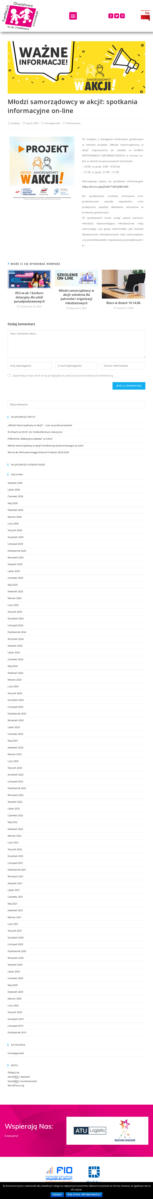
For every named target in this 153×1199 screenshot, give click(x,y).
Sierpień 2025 (15, 564)
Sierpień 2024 (15, 645)
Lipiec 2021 (14, 890)
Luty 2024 (13, 686)
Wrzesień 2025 (16, 557)
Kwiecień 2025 (15, 591)
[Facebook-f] (110, 15)
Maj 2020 (13, 985)
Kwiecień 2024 (15, 673)
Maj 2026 (13, 503)
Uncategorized (52, 123)
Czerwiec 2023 (15, 734)
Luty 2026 (13, 523)
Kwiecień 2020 (15, 991)
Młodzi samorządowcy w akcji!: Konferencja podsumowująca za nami (45, 445)
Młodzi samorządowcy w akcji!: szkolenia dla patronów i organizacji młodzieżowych (76, 297)
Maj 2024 (13, 666)
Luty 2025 (13, 605)
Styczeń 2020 (15, 1012)
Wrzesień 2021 (16, 876)
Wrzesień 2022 (16, 795)
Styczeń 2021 (15, 930)
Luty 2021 (13, 924)
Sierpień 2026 (15, 483)
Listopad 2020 (15, 944)
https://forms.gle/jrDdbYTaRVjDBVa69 (105, 186)
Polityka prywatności (84, 1194)
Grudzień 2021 (16, 856)
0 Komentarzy (73, 123)
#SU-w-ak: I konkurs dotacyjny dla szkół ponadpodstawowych (29, 297)
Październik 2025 (17, 550)
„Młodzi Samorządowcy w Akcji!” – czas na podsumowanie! (40, 425)
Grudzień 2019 (16, 1019)
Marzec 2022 (14, 835)
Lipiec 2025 (14, 571)
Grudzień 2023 (16, 700)
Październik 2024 (17, 632)
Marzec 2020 (14, 998)
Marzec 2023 (14, 754)
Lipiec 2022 (14, 808)
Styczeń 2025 (15, 611)
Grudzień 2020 (16, 937)
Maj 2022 (13, 822)
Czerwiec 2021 (15, 896)
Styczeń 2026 (15, 530)
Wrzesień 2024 (16, 639)
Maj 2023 (13, 740)
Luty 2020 (13, 1005)
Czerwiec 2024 (15, 659)
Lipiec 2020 (14, 971)
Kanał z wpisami (19, 1076)
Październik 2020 (17, 951)
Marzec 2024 (14, 679)
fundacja (15, 123)
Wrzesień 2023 (16, 720)
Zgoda (57, 1194)
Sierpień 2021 (15, 883)
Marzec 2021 (14, 917)
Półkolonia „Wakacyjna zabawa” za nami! (30, 438)
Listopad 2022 (15, 781)
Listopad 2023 (15, 707)
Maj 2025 (13, 584)
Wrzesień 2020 (16, 958)
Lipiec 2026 (14, 489)
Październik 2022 (17, 788)
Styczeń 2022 (15, 849)
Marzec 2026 (14, 516)
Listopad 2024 (15, 625)
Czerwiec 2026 (15, 496)
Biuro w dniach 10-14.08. (123, 303)
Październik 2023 (17, 713)
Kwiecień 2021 (15, 910)
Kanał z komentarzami (22, 1081)
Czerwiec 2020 (15, 978)
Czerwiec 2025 (15, 577)
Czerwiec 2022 (15, 815)
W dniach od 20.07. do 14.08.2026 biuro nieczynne (35, 432)
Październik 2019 (17, 1032)
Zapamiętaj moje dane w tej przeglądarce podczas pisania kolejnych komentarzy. (63, 375)
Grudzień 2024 (16, 618)
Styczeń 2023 (15, 767)
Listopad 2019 (15, 1025)
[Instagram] (122, 15)
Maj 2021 (13, 903)
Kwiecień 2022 (15, 829)
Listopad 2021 (15, 863)
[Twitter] (116, 15)
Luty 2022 (13, 842)
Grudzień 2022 (16, 774)
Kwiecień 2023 (15, 747)
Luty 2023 (13, 761)
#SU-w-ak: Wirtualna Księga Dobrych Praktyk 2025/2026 (38, 452)
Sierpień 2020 (15, 964)
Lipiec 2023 (14, 727)
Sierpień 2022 (15, 801)
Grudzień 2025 (16, 537)
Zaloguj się (13, 1072)
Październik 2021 (17, 869)
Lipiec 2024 (14, 652)
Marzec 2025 (14, 598)
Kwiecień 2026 (15, 510)
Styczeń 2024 (15, 693)
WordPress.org (16, 1085)
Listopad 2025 (15, 544)
